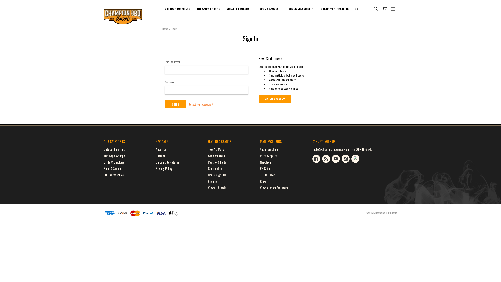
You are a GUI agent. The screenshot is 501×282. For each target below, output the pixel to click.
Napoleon (265, 162)
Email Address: (172, 62)
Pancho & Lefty (217, 162)
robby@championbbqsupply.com (331, 149)
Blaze (263, 181)
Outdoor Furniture (177, 8)
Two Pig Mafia (216, 149)
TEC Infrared (267, 175)
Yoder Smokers (269, 149)
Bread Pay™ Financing (334, 8)
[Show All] (357, 9)
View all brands (217, 187)
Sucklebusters (216, 156)
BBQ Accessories (299, 8)
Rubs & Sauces (269, 8)
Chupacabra (215, 168)
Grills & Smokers (238, 8)
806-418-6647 (363, 149)
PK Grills (265, 168)
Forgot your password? (201, 104)
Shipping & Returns (167, 162)
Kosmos (212, 181)
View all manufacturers (274, 187)
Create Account (275, 99)
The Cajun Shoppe (208, 8)
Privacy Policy (164, 168)
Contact (160, 156)
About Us (161, 149)
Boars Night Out (218, 175)
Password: (170, 82)
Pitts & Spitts (268, 156)
